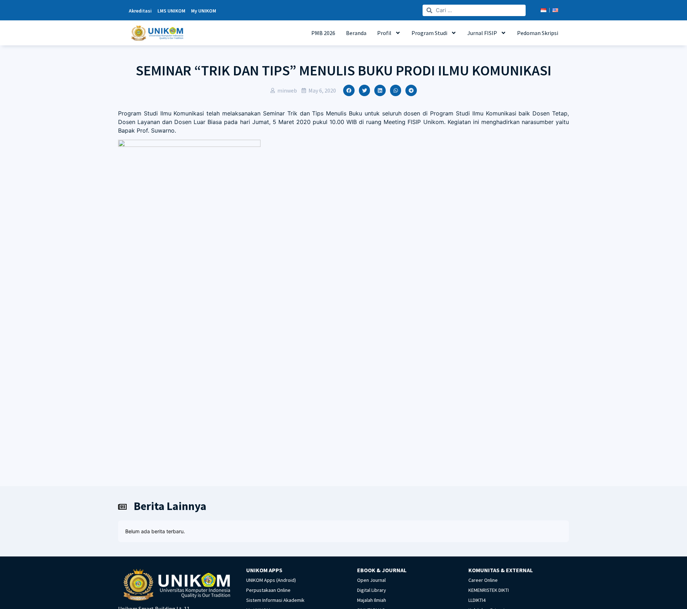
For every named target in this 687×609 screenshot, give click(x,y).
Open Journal (371, 580)
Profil (384, 32)
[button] (349, 90)
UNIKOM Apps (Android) (271, 580)
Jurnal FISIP (482, 32)
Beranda (356, 32)
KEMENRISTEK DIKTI (488, 590)
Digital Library (371, 590)
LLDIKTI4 (477, 600)
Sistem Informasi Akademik (275, 600)
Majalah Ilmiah (371, 600)
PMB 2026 (323, 32)
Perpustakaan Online (268, 590)
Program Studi (429, 32)
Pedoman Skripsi (537, 32)
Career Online (483, 580)
